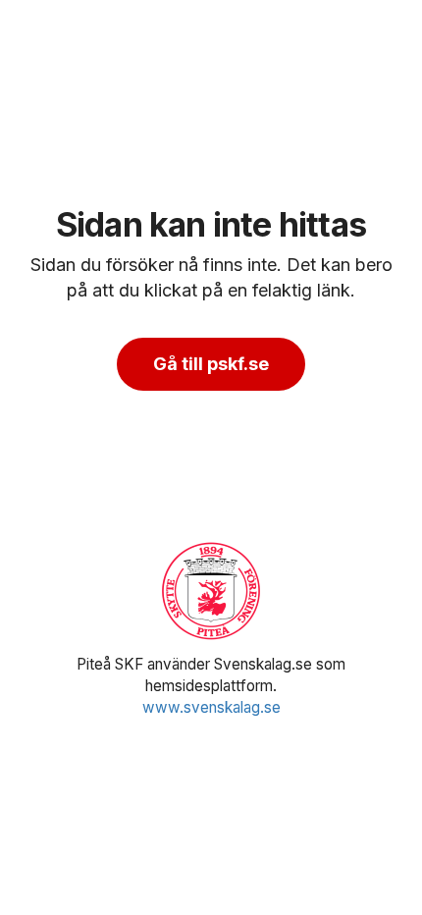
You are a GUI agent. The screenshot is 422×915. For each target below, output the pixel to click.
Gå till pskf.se (211, 363)
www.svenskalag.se (211, 707)
